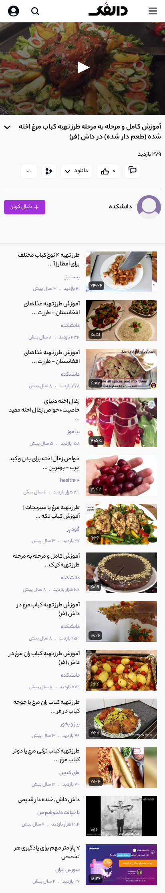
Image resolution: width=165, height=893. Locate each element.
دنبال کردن (21, 207)
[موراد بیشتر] (28, 171)
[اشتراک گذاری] (48, 171)
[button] (82, 67)
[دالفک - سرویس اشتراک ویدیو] (115, 11)
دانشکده (120, 207)
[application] (82, 68)
